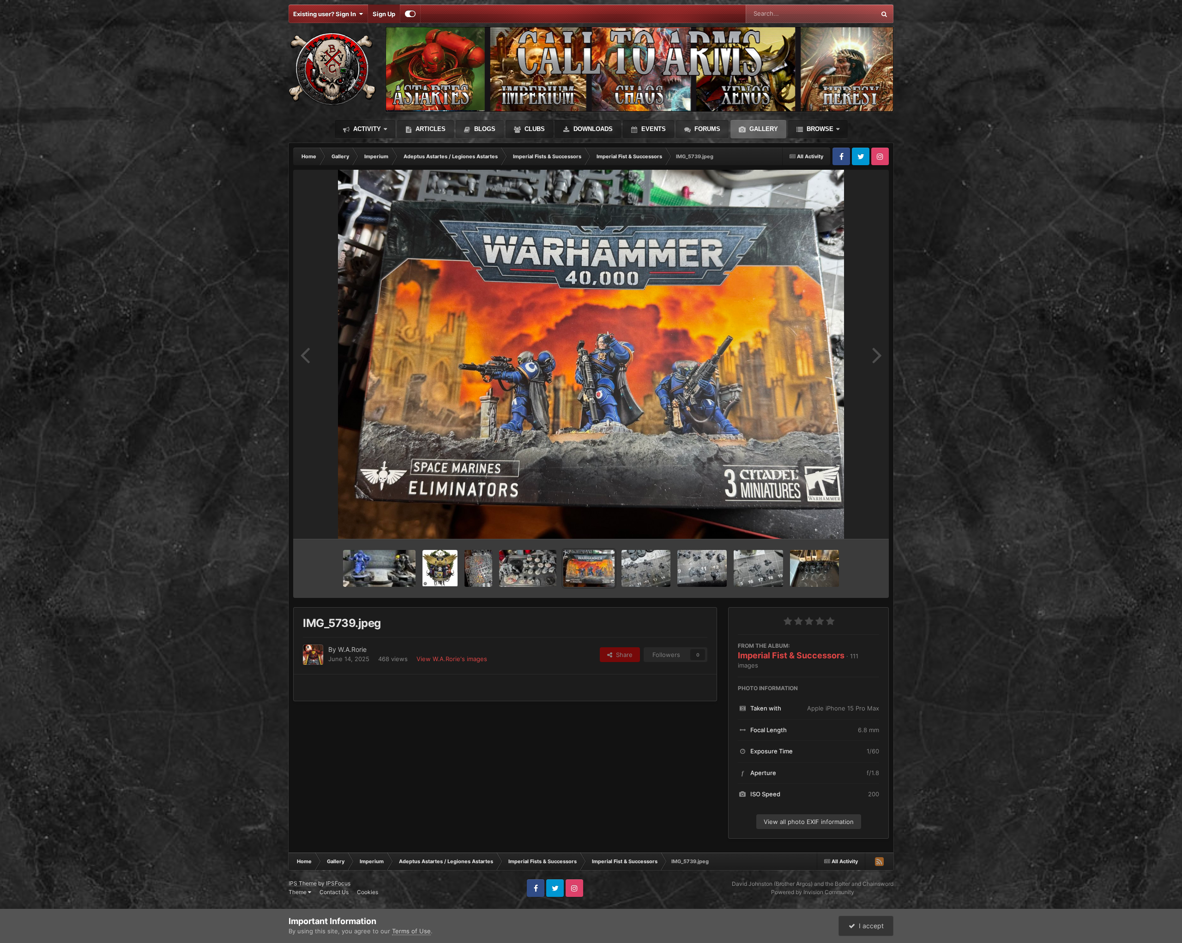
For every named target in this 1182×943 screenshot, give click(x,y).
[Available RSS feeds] (879, 861)
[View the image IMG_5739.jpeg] (589, 568)
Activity (366, 128)
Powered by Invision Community (812, 892)
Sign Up (384, 14)
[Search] (884, 14)
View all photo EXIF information (809, 821)
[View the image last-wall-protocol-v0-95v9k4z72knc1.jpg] (440, 568)
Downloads (592, 128)
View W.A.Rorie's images (451, 658)
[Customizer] (410, 14)
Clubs (534, 128)
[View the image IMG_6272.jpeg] (379, 568)
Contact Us (334, 892)
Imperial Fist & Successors (791, 655)
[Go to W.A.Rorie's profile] (313, 655)
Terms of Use (411, 931)
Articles (430, 128)
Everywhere (847, 13)
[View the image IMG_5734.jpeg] (702, 568)
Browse (819, 128)
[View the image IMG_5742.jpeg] (478, 568)
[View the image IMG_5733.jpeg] (646, 568)
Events (652, 128)
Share (622, 654)
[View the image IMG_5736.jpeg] (527, 568)
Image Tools (851, 522)
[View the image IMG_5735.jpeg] (758, 568)
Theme (298, 892)
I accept (869, 926)
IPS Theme (303, 883)
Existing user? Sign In (326, 14)
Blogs (483, 128)
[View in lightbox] (591, 354)
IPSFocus (338, 883)
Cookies (367, 892)
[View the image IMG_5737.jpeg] (814, 568)
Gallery (763, 128)
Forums (706, 128)
